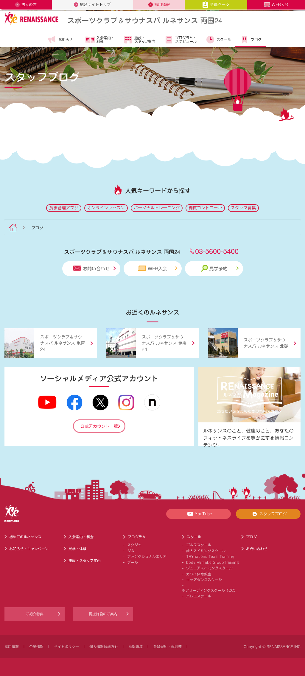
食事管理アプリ (63, 208)
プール (132, 562)
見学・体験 (77, 548)
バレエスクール (198, 596)
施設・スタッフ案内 (144, 39)
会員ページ (219, 5)
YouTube (203, 514)
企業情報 (36, 646)
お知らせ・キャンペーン (29, 548)
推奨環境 (135, 646)
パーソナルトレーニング (157, 208)
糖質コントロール (205, 208)
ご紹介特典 (34, 614)
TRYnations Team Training (210, 556)
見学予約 (218, 268)
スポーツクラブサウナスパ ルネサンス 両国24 (144, 20)
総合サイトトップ (95, 5)
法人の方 (29, 5)
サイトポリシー (66, 646)
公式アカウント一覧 (99, 426)
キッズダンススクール (204, 579)
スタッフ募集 (243, 208)
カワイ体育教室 (198, 574)
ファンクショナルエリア (146, 556)
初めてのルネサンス (25, 536)
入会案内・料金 (105, 39)
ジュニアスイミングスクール (209, 568)
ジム (130, 550)
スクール (224, 39)
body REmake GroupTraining (212, 562)
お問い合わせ (96, 268)
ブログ (256, 39)
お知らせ (65, 39)
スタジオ (134, 545)
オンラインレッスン (106, 208)
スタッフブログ (273, 514)
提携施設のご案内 (103, 614)
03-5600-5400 (217, 251)
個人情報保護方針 (103, 646)
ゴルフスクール (198, 545)
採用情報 (162, 5)
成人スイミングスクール (205, 550)
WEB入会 (280, 5)
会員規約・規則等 (167, 646)
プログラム (137, 536)
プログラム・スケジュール (186, 39)
